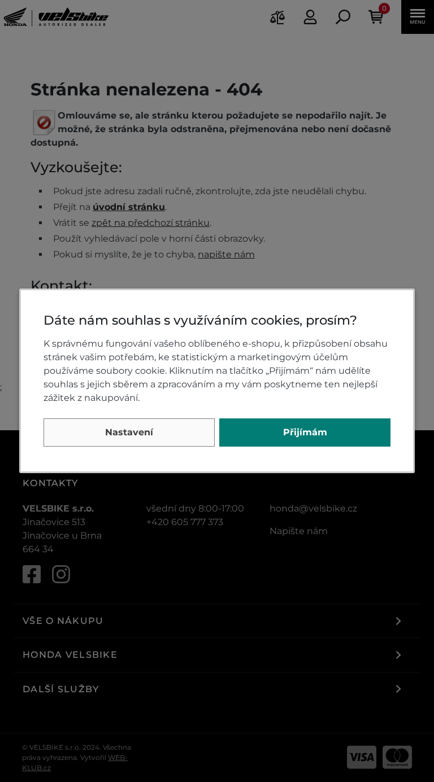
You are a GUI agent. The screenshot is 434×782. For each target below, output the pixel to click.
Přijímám (305, 432)
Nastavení (129, 432)
